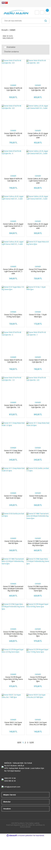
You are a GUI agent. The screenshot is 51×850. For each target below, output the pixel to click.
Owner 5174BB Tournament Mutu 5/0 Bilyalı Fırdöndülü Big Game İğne (13, 588)
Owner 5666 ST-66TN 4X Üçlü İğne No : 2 (13, 361)
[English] (3, 3)
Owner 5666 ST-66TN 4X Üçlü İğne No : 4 (13, 180)
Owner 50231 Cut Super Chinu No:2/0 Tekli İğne (38, 723)
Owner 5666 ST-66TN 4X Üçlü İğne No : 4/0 (38, 89)
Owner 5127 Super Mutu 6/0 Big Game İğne (38, 270)
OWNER (12, 30)
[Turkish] (6, 3)
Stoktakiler (11, 47)
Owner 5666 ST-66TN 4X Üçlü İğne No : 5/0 (13, 89)
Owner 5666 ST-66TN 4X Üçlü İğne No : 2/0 (38, 406)
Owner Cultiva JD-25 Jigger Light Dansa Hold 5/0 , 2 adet (13, 271)
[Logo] (16, 12)
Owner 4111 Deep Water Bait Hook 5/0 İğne (13, 497)
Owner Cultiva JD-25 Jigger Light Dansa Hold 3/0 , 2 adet (13, 226)
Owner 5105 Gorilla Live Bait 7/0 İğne (38, 497)
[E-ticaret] (25, 835)
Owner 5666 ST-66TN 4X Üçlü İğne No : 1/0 (13, 406)
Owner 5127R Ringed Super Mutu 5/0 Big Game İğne (37, 634)
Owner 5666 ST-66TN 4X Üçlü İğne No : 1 (38, 361)
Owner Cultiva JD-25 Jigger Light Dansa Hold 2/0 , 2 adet (38, 181)
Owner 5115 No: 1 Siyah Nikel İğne (38, 316)
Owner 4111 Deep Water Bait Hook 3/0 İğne (38, 452)
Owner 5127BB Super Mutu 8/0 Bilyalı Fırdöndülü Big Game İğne (13, 634)
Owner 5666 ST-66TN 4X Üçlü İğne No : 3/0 (13, 134)
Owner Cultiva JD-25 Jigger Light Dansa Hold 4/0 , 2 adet (38, 226)
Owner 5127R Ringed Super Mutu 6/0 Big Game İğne (13, 679)
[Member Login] (42, 12)
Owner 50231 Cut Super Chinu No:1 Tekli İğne (13, 723)
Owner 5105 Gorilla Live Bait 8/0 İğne (13, 542)
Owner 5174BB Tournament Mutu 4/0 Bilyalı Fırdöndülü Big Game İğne (38, 543)
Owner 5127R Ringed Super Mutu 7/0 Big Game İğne (37, 679)
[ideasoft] (12, 835)
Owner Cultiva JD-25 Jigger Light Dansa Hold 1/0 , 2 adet (38, 135)
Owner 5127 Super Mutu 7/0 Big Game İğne (13, 316)
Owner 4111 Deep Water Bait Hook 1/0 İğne (13, 452)
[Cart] (47, 12)
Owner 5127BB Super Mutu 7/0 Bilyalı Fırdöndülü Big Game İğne (38, 588)
